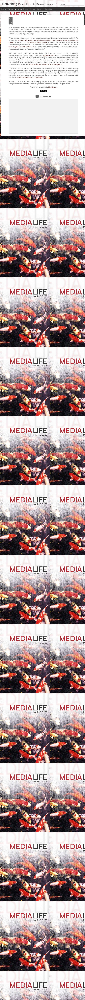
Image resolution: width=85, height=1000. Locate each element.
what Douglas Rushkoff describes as (22, 47)
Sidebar (32, 9)
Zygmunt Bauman (48, 55)
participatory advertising (42, 40)
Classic (3, 9)
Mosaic (25, 9)
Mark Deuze (52, 87)
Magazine (18, 9)
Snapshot (40, 9)
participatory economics (60, 40)
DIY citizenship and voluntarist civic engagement (45, 64)
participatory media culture (37, 42)
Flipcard (10, 9)
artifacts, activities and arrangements (29, 77)
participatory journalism (25, 40)
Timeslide (48, 9)
